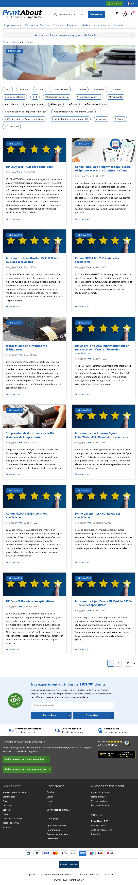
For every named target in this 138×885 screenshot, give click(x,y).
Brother (51, 792)
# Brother (23, 89)
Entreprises (92, 715)
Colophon (30, 874)
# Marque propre (34, 104)
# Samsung (101, 119)
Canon (50, 796)
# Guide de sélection (15, 96)
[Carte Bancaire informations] (28, 853)
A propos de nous (100, 792)
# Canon (40, 89)
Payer (5, 801)
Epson (50, 801)
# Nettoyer (55, 104)
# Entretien (99, 89)
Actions (6, 827)
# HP (35, 96)
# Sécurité (120, 119)
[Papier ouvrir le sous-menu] (76, 25)
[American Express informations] (83, 853)
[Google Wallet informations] (73, 853)
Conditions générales (88, 874)
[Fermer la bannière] (132, 35)
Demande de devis (100, 805)
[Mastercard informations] (55, 853)
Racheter (116, 3)
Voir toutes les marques (59, 809)
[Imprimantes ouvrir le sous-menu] (20, 25)
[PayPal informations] (37, 853)
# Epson (117, 89)
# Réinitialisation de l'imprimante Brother (25, 111)
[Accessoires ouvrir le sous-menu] (109, 25)
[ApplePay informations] (64, 853)
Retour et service (11, 822)
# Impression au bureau (57, 96)
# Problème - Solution (96, 104)
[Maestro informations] (92, 853)
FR (132, 3)
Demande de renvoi (12, 818)
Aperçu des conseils (56, 825)
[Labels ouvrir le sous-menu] (89, 25)
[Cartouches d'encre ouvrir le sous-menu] (48, 25)
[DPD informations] (110, 853)
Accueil (6, 41)
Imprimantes (53, 829)
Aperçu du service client (14, 792)
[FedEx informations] (101, 853)
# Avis (8, 89)
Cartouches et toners (57, 834)
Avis (14, 41)
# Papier (73, 104)
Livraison (7, 805)
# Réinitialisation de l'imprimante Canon (73, 111)
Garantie (7, 814)
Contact (6, 809)
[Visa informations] (46, 853)
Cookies (109, 874)
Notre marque (98, 796)
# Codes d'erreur (60, 89)
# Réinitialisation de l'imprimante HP (70, 119)
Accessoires (52, 838)
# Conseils (81, 89)
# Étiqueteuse (12, 126)
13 (128, 663)
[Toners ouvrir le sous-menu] (62, 25)
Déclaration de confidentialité (56, 874)
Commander (9, 796)
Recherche (96, 14)
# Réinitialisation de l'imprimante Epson (24, 119)
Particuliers (49, 715)
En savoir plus (13, 218)
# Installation (11, 104)
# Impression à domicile (89, 96)
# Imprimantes (115, 96)
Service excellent (99, 801)
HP (48, 805)
